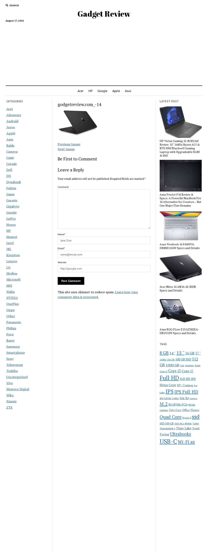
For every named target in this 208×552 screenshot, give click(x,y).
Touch (195, 428)
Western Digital (17, 389)
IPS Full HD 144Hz (169, 398)
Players (195, 410)
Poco (10, 334)
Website (62, 262)
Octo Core (175, 410)
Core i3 (163, 371)
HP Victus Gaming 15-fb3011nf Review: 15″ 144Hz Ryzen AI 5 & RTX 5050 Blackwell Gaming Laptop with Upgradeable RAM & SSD (180, 148)
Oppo (10, 310)
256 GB (170, 359)
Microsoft (13, 279)
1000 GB (172, 365)
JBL (8, 249)
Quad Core (171, 417)
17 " (198, 353)
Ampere (189, 365)
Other (10, 316)
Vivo (9, 383)
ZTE (9, 407)
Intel (10, 243)
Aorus (10, 127)
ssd (195, 416)
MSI (9, 285)
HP (90, 91)
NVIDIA (12, 297)
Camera (11, 151)
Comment (63, 186)
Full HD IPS (188, 379)
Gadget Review (104, 14)
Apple (116, 91)
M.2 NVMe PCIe (178, 404)
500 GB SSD (183, 359)
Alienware (13, 115)
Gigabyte (12, 206)
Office (186, 410)
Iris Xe (184, 398)
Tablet (196, 423)
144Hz (163, 359)
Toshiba (12, 371)
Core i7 (188, 370)
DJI (8, 176)
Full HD (169, 378)
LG (8, 267)
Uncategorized (17, 377)
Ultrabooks (180, 434)
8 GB (164, 353)
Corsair (11, 163)
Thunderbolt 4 (167, 428)
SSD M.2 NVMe (183, 423)
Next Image (66, 149)
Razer (10, 340)
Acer (80, 91)
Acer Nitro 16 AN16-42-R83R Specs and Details (178, 288)
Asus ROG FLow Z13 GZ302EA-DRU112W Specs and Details (179, 331)
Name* (61, 234)
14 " (172, 353)
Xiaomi (11, 401)
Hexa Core (168, 385)
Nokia (10, 291)
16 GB (189, 353)
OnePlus (12, 304)
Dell (9, 170)
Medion (11, 273)
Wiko (10, 395)
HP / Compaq (185, 385)
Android (12, 121)
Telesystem (14, 365)
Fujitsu (11, 188)
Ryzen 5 (186, 417)
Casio (10, 157)
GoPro (11, 218)
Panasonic (13, 322)
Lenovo (11, 261)
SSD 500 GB (167, 423)
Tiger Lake (183, 428)
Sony (10, 358)
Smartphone (15, 352)
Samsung (13, 346)
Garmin (11, 200)
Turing (164, 434)
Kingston (13, 255)
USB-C (168, 441)
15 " (180, 352)
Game (10, 194)
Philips (11, 328)
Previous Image (69, 144)
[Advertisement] (104, 52)
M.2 (164, 404)
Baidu (10, 145)
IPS (169, 391)
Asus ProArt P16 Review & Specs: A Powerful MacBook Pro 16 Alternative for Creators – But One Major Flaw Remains (180, 200)
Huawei (11, 237)
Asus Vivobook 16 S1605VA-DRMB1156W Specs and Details (180, 246)
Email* (61, 248)
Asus (128, 91)
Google (102, 91)
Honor (11, 224)
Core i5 (174, 370)
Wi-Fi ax (186, 442)
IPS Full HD (186, 392)
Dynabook (13, 182)
